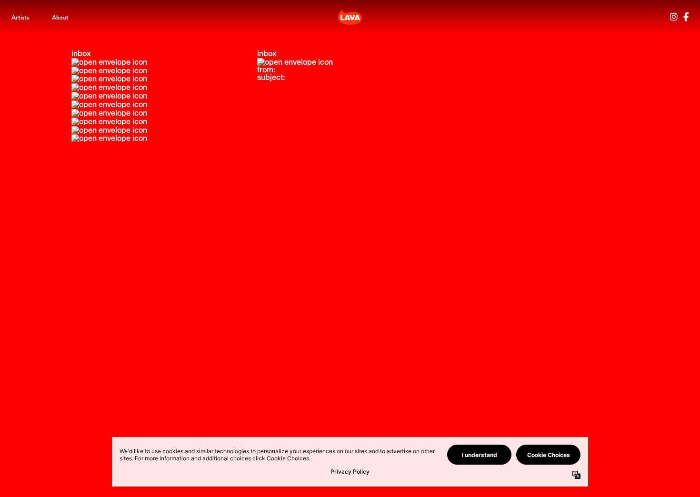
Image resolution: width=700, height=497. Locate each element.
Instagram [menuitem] (674, 17)
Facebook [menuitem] (686, 17)
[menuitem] (20, 17)
